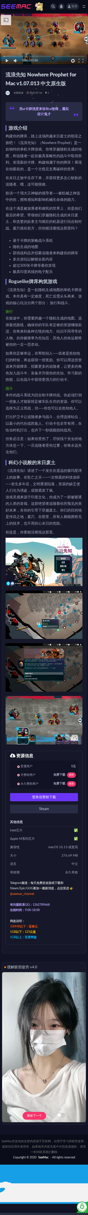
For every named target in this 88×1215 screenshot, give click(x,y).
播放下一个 (34, 1115)
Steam (44, 809)
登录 (74, 6)
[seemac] (8, 93)
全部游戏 (18, 93)
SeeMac (43, 1157)
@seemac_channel (22, 894)
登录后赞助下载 (44, 797)
